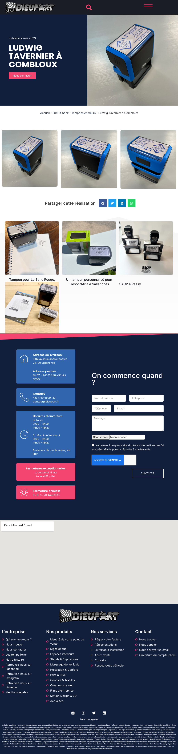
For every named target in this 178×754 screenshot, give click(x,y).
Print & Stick (60, 113)
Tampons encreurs (83, 113)
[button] (89, 7)
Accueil (45, 113)
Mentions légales (89, 719)
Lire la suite (33, 229)
